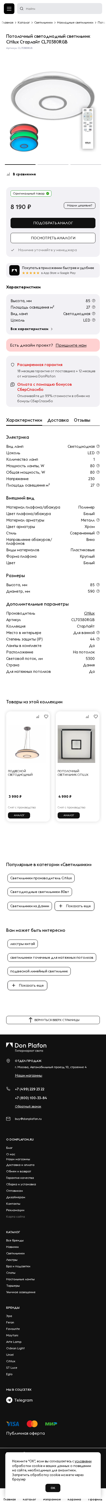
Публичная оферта (25, 1433)
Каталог (13, 1232)
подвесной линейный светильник (39, 971)
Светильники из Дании (29, 906)
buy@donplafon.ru (28, 1119)
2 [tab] (53, 164)
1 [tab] (20, 164)
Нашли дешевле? (79, 205)
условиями (83, 1461)
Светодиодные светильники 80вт (39, 891)
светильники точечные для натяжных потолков (51, 957)
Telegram (22, 1400)
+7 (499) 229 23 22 (29, 1089)
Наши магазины (28, 1075)
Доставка (58, 420)
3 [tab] (85, 164)
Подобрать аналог (53, 223)
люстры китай (22, 943)
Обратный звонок (28, 1106)
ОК (53, 1488)
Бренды (13, 1307)
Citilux (89, 613)
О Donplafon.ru (20, 1139)
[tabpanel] (53, 105)
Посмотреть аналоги (53, 238)
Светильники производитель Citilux (41, 878)
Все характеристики (29, 328)
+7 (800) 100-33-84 (31, 1098)
